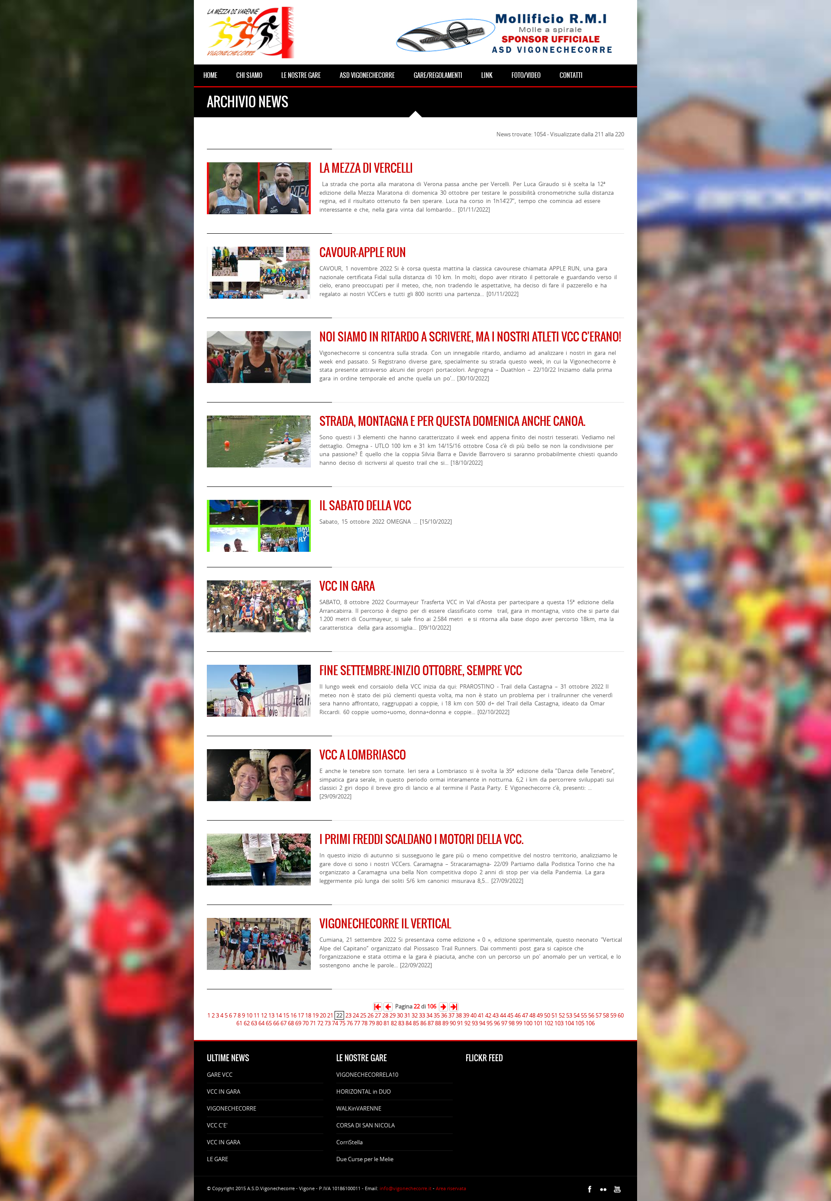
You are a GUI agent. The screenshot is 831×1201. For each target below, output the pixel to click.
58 (606, 1015)
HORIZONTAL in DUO (363, 1091)
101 (538, 1023)
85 (416, 1023)
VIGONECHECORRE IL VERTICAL (385, 923)
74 (335, 1023)
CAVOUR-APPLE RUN (362, 252)
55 (584, 1015)
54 (576, 1015)
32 (415, 1015)
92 (467, 1023)
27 (378, 1015)
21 (330, 1015)
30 (400, 1015)
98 (512, 1023)
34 (429, 1015)
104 (569, 1023)
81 (386, 1023)
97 (504, 1023)
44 (503, 1015)
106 (590, 1023)
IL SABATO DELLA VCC (365, 505)
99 (519, 1023)
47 (525, 1015)
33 (422, 1015)
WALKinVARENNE (358, 1108)
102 (548, 1023)
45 (510, 1015)
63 (254, 1023)
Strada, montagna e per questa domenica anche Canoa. (452, 421)
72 (320, 1023)
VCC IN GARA (347, 586)
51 (554, 1015)
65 (269, 1023)
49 (540, 1015)
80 (379, 1023)
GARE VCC (219, 1075)
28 (385, 1015)
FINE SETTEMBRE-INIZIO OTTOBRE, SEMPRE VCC (420, 670)
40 (473, 1015)
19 (315, 1015)
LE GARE (217, 1159)
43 (496, 1015)
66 (276, 1023)
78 (364, 1023)
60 (621, 1015)
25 (363, 1015)
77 (357, 1023)
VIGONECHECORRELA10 (367, 1075)
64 (261, 1023)
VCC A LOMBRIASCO (362, 754)
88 (438, 1023)
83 (401, 1023)
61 (239, 1023)
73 (328, 1023)
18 (308, 1015)
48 (532, 1015)
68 (291, 1023)
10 (249, 1015)
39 (466, 1015)
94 (482, 1023)
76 (350, 1023)
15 (286, 1015)
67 (283, 1023)
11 (257, 1015)
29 (393, 1015)
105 (579, 1023)
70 (306, 1023)
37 (451, 1015)
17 (301, 1015)
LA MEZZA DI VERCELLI (366, 168)
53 (569, 1015)
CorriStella (349, 1142)
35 (437, 1015)
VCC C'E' (217, 1125)
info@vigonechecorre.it (406, 1188)
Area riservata (451, 1188)
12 (264, 1015)
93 (475, 1023)
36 (444, 1015)
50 (547, 1015)
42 (488, 1015)
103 (559, 1023)
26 (370, 1015)
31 (407, 1015)
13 (271, 1015)
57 (599, 1015)
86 (423, 1023)
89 (445, 1023)
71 (313, 1023)
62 (247, 1023)
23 (348, 1015)
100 (527, 1023)
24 (356, 1015)
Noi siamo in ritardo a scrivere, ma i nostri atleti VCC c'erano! (470, 336)
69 (298, 1023)
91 (460, 1023)
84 (409, 1023)
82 (394, 1023)
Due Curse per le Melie (364, 1159)
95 (489, 1023)
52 (562, 1015)
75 (342, 1023)
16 (293, 1015)
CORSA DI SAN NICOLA (365, 1125)
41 (481, 1015)
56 (591, 1015)
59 (613, 1015)
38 (459, 1015)
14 (279, 1015)
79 (372, 1023)
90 (453, 1023)
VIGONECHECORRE (231, 1108)
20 (323, 1015)
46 (518, 1015)
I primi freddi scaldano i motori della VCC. (421, 839)
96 (497, 1023)
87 (431, 1023)
